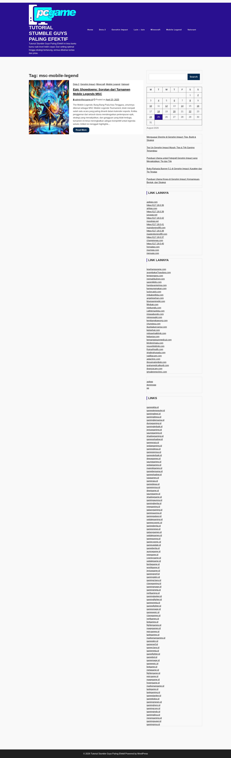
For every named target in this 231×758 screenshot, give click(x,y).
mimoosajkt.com (154, 317)
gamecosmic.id (154, 542)
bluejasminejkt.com (156, 301)
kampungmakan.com (156, 288)
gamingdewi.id (154, 414)
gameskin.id (152, 641)
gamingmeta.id (154, 590)
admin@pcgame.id (84, 100)
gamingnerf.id (153, 574)
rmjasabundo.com (155, 314)
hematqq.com (153, 247)
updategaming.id (155, 519)
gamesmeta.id (153, 603)
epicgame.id (152, 676)
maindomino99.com (156, 228)
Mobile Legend (174, 30)
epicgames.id (153, 631)
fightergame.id (153, 673)
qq (148, 388)
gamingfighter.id (154, 599)
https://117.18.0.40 (155, 244)
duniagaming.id (154, 423)
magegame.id (153, 679)
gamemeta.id (153, 651)
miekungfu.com (154, 308)
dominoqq (151, 385)
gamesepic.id (153, 612)
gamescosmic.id (154, 522)
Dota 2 (102, 30)
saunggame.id (153, 494)
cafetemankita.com (155, 311)
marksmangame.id (155, 686)
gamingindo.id (153, 711)
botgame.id (152, 667)
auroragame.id (153, 551)
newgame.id (152, 555)
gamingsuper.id (154, 721)
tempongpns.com (155, 276)
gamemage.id (153, 660)
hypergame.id (153, 683)
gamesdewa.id (154, 449)
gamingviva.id (153, 724)
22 (190, 111)
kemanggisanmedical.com (159, 340)
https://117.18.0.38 (155, 231)
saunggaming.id (154, 433)
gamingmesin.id (154, 702)
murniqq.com (153, 250)
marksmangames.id (156, 638)
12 (166, 106)
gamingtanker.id (154, 596)
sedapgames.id (154, 465)
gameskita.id (153, 407)
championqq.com (155, 240)
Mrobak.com (152, 304)
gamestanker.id (154, 695)
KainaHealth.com (155, 349)
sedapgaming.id (154, 446)
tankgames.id (153, 635)
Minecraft (155, 30)
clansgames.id (153, 615)
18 (158, 111)
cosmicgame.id (154, 558)
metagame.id (153, 670)
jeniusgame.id (153, 571)
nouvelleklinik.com (155, 346)
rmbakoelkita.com (155, 295)
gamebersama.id (155, 471)
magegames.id (154, 628)
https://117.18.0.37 (155, 237)
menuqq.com (153, 253)
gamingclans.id (154, 580)
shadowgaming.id (155, 436)
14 (182, 106)
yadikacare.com (154, 356)
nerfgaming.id (153, 593)
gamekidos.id (153, 699)
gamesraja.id (153, 442)
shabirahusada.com (156, 352)
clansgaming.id (154, 583)
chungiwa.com (153, 324)
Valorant (192, 30)
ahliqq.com (152, 208)
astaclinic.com (153, 359)
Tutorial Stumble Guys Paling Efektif (48, 33)
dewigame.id (153, 490)
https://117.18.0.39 (155, 211)
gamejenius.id (153, 487)
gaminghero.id (153, 705)
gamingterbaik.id (154, 426)
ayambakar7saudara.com (159, 272)
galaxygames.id (154, 532)
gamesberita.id (154, 526)
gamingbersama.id (155, 420)
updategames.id (154, 535)
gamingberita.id (154, 503)
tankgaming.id (153, 692)
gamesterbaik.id (154, 455)
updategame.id (154, 561)
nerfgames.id (153, 619)
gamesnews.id (153, 529)
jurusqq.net (152, 215)
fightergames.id (154, 625)
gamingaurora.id (154, 500)
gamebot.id (152, 657)
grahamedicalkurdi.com (158, 365)
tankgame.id (152, 689)
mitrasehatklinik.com (156, 333)
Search (194, 77)
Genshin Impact (120, 30)
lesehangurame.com (156, 269)
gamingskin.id (153, 577)
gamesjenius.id (154, 452)
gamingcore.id (153, 708)
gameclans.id (153, 647)
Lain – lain (139, 30)
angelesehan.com (155, 298)
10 (150, 106)
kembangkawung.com (157, 320)
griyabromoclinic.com (157, 372)
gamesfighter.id (154, 606)
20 (174, 111)
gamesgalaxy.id (154, 516)
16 (198, 106)
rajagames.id (153, 478)
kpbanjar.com (153, 336)
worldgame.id (153, 567)
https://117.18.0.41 (155, 224)
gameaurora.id (153, 539)
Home (90, 30)
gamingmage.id (154, 587)
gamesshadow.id (155, 439)
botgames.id (152, 622)
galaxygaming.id (154, 510)
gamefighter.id (153, 654)
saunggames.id (154, 462)
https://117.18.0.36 (155, 205)
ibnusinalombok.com (156, 362)
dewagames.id (154, 458)
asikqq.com (152, 202)
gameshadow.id (154, 474)
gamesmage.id (154, 609)
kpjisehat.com (153, 330)
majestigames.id (154, 468)
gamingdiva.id (153, 715)
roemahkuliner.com (156, 279)
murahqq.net (153, 221)
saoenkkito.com (154, 282)
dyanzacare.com (154, 368)
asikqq (150, 382)
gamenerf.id (152, 644)
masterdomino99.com (157, 234)
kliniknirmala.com (155, 343)
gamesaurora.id (154, 513)
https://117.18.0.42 (155, 218)
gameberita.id (153, 548)
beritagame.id (153, 564)
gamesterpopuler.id (156, 410)
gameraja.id (152, 481)
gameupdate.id (154, 545)
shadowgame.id (154, 497)
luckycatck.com (154, 292)
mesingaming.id (154, 718)
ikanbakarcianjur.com (157, 327)
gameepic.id (152, 663)
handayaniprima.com (157, 285)
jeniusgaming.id (154, 430)
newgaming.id (153, 506)
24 (150, 117)
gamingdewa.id (154, 417)
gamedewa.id (153, 484)
